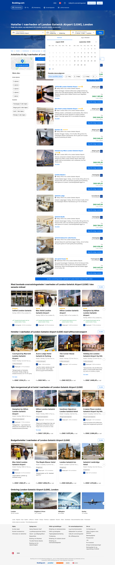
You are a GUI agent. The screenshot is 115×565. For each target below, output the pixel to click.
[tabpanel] (72, 59)
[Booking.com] (18, 3)
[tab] (59, 37)
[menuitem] (17, 7)
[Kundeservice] (65, 3)
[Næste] (96, 76)
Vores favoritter (42, 59)
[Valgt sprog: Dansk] (60, 3)
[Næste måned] (96, 42)
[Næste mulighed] (103, 308)
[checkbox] (70, 49)
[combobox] (28, 33)
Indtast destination (20, 31)
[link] (22, 81)
